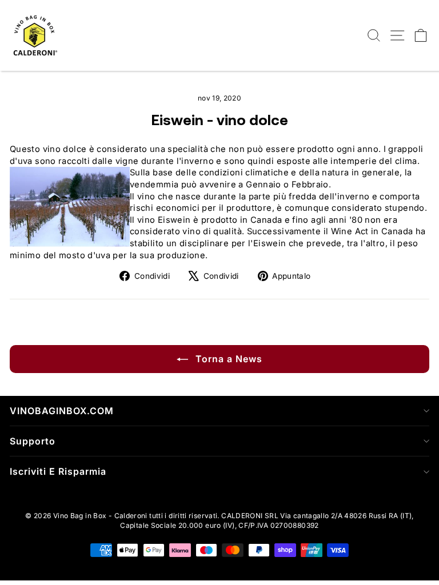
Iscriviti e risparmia (58, 471)
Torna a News (227, 358)
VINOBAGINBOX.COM (62, 410)
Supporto (32, 441)
